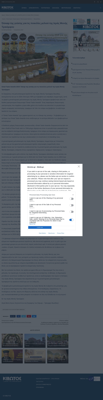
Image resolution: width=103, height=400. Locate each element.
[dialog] (51, 200)
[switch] (71, 199)
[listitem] (51, 195)
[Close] (79, 166)
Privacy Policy (60, 233)
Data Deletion (42, 233)
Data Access (51, 233)
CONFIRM (40, 227)
